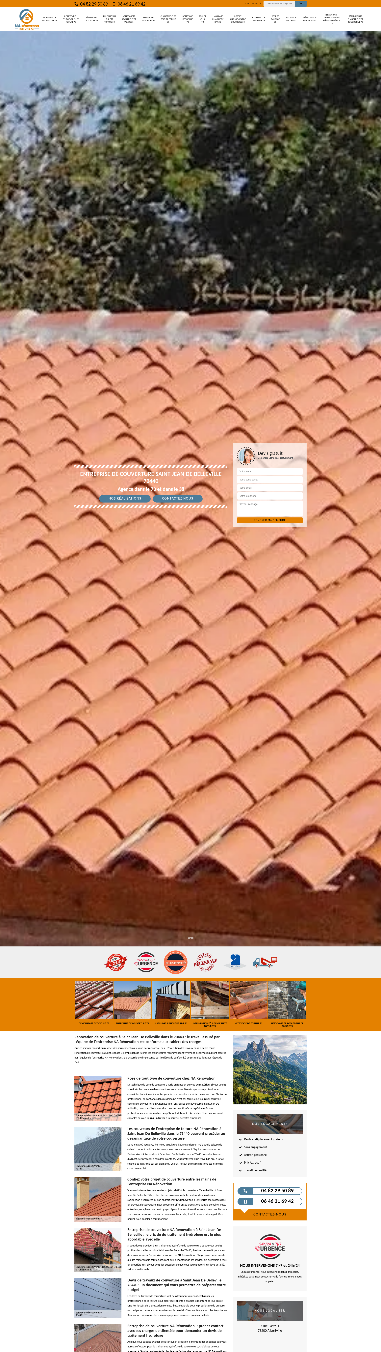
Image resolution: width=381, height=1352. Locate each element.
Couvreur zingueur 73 (291, 19)
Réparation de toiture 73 (148, 19)
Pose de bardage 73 (275, 19)
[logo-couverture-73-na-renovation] (27, 19)
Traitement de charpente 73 (258, 19)
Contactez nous (177, 499)
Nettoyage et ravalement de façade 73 (129, 19)
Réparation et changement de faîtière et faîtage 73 (331, 19)
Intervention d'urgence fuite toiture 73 (71, 19)
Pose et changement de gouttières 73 (238, 19)
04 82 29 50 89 (93, 4)
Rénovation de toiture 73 (91, 19)
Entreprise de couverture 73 (49, 19)
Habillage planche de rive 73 (217, 19)
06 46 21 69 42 (131, 4)
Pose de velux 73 (202, 19)
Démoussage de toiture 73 (309, 19)
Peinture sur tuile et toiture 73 (109, 19)
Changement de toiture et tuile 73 (168, 19)
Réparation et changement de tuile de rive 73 (355, 19)
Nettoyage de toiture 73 (188, 19)
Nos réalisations (125, 499)
